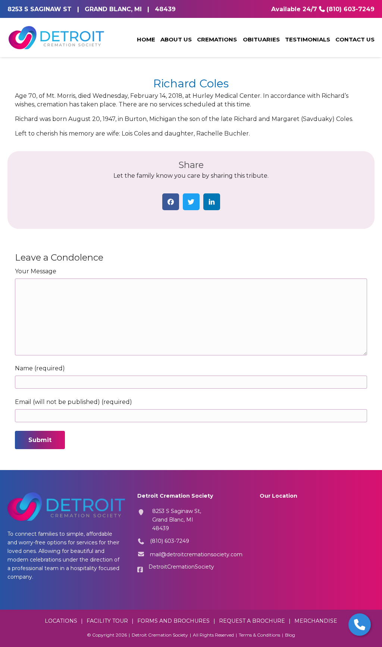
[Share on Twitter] (191, 201)
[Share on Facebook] (170, 201)
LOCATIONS (61, 621)
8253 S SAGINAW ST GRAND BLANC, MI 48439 (91, 9)
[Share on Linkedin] (211, 201)
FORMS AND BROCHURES (173, 621)
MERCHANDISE (315, 621)
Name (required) (40, 368)
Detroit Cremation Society (160, 635)
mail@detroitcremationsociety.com (196, 554)
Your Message (35, 271)
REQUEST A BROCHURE (252, 621)
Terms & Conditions (259, 635)
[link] (146, 39)
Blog (290, 635)
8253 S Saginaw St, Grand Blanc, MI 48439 (176, 520)
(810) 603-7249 (350, 9)
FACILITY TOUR (107, 621)
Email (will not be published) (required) (73, 401)
